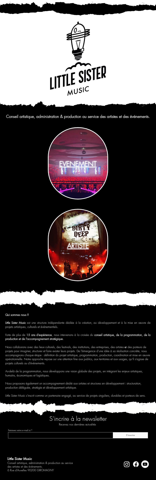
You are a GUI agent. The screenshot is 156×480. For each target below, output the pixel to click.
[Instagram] (127, 464)
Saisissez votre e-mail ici (19, 430)
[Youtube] (145, 464)
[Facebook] (136, 464)
